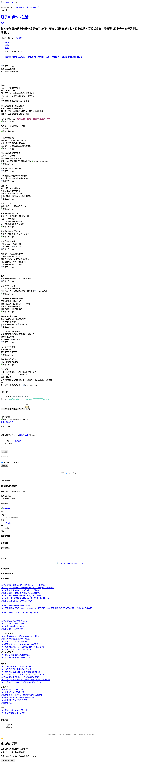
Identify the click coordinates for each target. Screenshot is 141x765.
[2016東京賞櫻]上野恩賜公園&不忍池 (15, 606)
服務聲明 (91, 734)
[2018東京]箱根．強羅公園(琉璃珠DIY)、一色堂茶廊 (21, 596)
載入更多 (4, 452)
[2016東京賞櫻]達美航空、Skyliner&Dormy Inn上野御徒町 (23, 608)
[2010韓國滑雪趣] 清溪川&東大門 (14, 710)
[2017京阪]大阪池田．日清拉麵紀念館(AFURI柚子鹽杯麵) (23, 647)
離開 (12, 760)
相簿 (7, 42)
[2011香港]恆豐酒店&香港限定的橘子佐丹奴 (18, 698)
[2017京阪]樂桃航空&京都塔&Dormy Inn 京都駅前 (20, 636)
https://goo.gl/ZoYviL (21, 396)
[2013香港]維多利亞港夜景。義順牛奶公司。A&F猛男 (22, 695)
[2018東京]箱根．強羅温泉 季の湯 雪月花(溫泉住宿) (21, 593)
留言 (27, 435)
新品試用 (18, 444)
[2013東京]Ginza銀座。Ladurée (12, 626)
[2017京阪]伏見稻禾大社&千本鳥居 (14, 641)
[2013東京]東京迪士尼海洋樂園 (13, 629)
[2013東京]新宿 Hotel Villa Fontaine (14, 621)
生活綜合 (18, 38)
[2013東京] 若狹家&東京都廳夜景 (14, 624)
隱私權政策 (82, 734)
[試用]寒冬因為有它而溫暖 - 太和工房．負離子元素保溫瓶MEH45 (43, 57)
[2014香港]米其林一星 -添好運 (12, 692)
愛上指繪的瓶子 (7, 422)
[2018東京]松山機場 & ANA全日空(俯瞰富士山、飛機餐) (23, 585)
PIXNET (54, 734)
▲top (3, 447)
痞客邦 (22, 435)
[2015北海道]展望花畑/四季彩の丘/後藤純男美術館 (20, 677)
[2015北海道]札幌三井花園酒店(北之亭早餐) (18, 666)
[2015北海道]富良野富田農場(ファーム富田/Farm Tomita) (22, 674)
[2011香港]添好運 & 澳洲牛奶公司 (14, 700)
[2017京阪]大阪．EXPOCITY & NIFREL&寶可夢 (20, 644)
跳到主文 (4, 23)
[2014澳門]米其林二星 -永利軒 (12, 690)
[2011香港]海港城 (7, 703)
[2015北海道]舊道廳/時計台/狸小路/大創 (16, 669)
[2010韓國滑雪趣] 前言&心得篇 (13, 713)
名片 (7, 48)
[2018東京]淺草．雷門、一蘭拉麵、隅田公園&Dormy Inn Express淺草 (27, 588)
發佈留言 (4, 465)
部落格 (8, 45)
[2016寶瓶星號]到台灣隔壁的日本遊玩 (15, 657)
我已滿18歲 (5, 760)
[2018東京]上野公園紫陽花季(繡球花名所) (17, 601)
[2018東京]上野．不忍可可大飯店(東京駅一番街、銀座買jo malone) (26, 598)
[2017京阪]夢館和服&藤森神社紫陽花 (15, 639)
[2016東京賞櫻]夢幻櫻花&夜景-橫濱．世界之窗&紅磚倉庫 (69, 608)
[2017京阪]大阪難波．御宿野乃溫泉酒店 (16, 649)
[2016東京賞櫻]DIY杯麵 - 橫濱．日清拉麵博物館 (19, 613)
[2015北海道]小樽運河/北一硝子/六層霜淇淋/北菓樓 (20, 672)
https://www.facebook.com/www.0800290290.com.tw (28, 399)
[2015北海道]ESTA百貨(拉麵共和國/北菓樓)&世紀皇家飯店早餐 (25, 680)
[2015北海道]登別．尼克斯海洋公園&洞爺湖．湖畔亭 (21, 682)
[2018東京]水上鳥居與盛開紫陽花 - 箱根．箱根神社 (20, 590)
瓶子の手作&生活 (15, 17)
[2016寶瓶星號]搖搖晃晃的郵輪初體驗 (15, 655)
